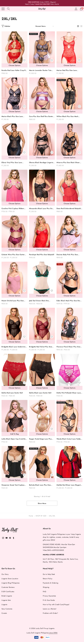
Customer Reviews (8, 587)
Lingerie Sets (6, 600)
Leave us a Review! (49, 609)
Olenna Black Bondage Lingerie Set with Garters (41, 162)
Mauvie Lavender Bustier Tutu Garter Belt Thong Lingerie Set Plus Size (40, 70)
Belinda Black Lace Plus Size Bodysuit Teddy (40, 485)
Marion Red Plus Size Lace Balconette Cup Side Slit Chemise (69, 70)
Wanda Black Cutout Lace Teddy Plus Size (69, 439)
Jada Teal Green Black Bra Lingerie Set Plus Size (39, 300)
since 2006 (53, 633)
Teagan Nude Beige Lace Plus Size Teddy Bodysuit (40, 439)
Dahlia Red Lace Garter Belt (12, 393)
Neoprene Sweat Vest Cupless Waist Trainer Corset (13, 485)
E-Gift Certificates (8, 591)
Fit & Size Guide (49, 600)
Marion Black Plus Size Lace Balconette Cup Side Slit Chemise (14, 116)
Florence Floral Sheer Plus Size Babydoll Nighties (68, 347)
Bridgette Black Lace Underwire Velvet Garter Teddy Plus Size (14, 347)
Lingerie (4, 604)
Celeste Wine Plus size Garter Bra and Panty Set (13, 254)
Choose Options (14, 65)
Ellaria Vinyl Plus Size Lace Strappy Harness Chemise (12, 162)
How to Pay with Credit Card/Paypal (56, 604)
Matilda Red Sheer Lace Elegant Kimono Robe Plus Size (69, 485)
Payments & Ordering (50, 583)
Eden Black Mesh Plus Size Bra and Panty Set (68, 300)
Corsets (4, 613)
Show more (42, 503)
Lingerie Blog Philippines (10, 583)
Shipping (46, 587)
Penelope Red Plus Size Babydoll (41, 254)
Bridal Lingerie (7, 596)
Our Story (5, 574)
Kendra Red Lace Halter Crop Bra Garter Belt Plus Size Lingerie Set (14, 70)
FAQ (44, 591)
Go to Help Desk (49, 574)
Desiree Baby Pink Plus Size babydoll (67, 254)
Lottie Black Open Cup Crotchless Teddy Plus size (14, 439)
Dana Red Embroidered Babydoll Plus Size (69, 208)
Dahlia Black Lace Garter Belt (40, 393)
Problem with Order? (50, 613)
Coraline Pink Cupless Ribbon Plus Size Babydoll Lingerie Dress (14, 208)
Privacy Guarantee (49, 596)
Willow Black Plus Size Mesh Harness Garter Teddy (67, 116)
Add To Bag (14, 434)
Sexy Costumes (7, 609)
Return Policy (47, 578)
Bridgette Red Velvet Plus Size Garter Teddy (40, 347)
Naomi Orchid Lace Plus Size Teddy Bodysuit (13, 300)
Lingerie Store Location (10, 578)
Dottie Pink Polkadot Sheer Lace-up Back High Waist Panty (69, 393)
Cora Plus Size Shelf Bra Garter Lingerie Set (41, 116)
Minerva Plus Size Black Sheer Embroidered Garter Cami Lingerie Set (68, 162)
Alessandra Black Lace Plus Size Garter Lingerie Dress (41, 208)
